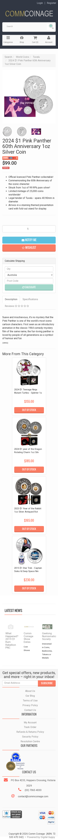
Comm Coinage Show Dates (28, 637)
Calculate (30, 287)
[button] (29, 248)
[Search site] (51, 26)
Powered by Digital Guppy (41, 837)
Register (51, 3)
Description (11, 299)
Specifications (30, 299)
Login (40, 3)
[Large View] (7, 131)
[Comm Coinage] (29, 12)
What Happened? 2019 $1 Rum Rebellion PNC (11, 640)
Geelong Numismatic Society (49, 636)
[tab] (11, 299)
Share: (6, 157)
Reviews (10, 306)
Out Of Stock (29, 410)
